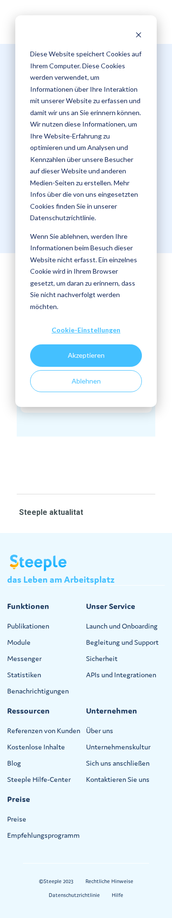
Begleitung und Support (122, 642)
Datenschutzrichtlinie (74, 895)
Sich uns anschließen (118, 763)
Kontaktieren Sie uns (118, 779)
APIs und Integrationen (121, 674)
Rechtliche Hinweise (109, 881)
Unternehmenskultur (118, 746)
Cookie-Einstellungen (86, 330)
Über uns (99, 730)
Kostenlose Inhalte (36, 746)
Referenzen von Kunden (43, 730)
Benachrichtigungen (38, 690)
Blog (14, 763)
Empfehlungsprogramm (43, 835)
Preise (16, 818)
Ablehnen (86, 381)
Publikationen (28, 625)
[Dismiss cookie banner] (138, 36)
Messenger (24, 658)
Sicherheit (102, 658)
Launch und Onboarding (122, 625)
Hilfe (117, 895)
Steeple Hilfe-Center (39, 779)
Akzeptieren (86, 355)
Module (19, 642)
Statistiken (24, 674)
